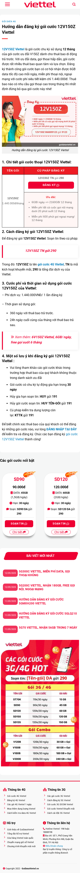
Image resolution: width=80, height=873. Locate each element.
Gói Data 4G (9, 21)
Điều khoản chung (54, 846)
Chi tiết (17, 532)
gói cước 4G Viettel (51, 264)
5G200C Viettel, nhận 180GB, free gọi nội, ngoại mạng (47, 587)
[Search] (74, 4)
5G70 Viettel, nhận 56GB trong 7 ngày (48, 627)
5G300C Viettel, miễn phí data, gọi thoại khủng (44, 573)
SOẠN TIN (17, 523)
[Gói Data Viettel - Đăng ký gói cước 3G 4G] (40, 4)
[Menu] (7, 4)
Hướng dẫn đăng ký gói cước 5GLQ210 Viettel (48, 615)
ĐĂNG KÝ (50, 185)
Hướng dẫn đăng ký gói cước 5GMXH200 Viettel (41, 601)
